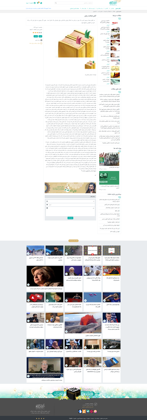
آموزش (94, 11)
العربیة (75, 418)
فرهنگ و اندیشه (107, 11)
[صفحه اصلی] (43, 418)
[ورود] (41, 418)
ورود (27, 3)
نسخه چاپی (37, 40)
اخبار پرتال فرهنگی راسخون (87, 407)
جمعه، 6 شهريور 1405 (47, 8)
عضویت (31, 3)
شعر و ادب (100, 11)
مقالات (113, 11)
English (70, 418)
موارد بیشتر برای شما (34, 43)
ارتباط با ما (97, 418)
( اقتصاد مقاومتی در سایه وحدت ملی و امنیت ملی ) (34, 8)
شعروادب (35, 36)
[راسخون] (115, 5)
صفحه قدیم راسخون (74, 8)
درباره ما (92, 418)
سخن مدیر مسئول (103, 418)
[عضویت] (39, 418)
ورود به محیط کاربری (81, 418)
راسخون (117, 8)
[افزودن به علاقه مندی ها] (36, 418)
